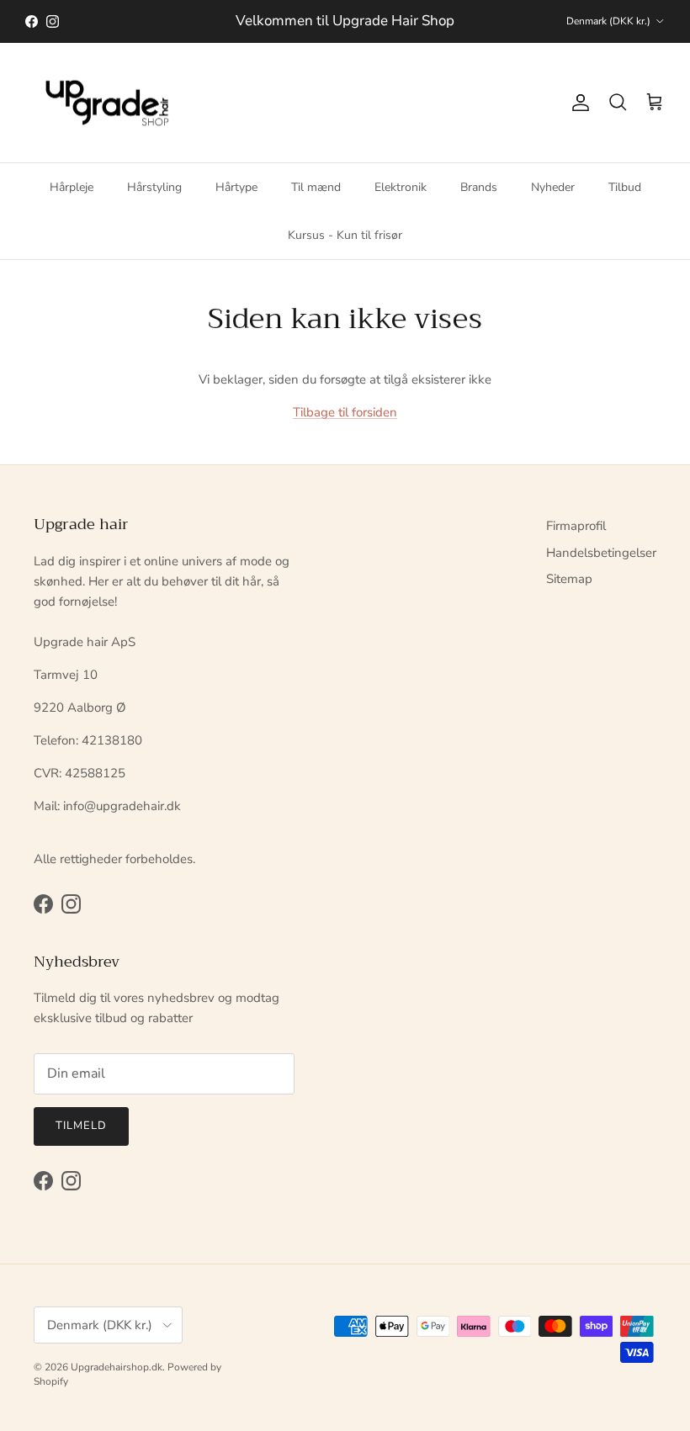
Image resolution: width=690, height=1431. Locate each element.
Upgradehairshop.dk (116, 1367)
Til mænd (316, 187)
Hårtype (236, 187)
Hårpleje (71, 187)
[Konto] (577, 103)
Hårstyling (154, 187)
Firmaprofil (576, 525)
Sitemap (569, 578)
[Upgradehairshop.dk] (111, 103)
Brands (478, 187)
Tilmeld (81, 1125)
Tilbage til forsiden (345, 412)
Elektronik (400, 187)
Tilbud (624, 187)
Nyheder (553, 187)
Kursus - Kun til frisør (345, 235)
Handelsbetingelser (601, 552)
